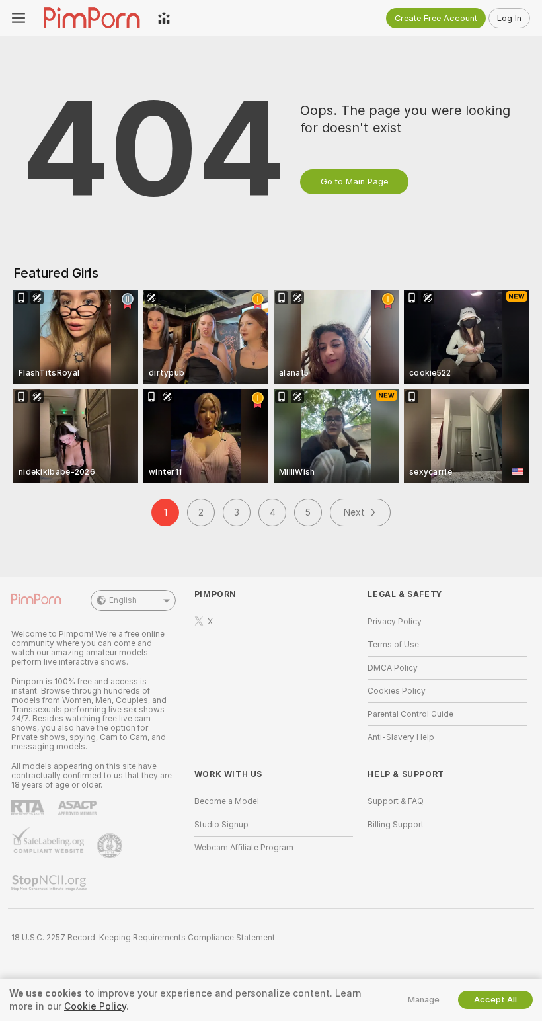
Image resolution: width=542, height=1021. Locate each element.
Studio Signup (221, 824)
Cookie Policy (95, 1006)
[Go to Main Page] (91, 18)
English (123, 600)
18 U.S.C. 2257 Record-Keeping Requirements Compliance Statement (143, 937)
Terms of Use (393, 644)
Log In (509, 18)
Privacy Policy (395, 621)
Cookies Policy (397, 691)
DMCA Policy (393, 668)
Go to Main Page (354, 181)
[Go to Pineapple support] (111, 845)
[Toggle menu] (18, 18)
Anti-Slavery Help (401, 737)
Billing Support (396, 824)
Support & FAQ (396, 801)
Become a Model (226, 801)
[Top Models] (164, 18)
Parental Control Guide (410, 714)
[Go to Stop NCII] (50, 883)
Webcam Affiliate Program (243, 847)
